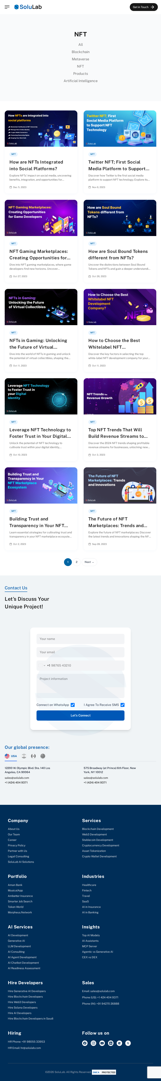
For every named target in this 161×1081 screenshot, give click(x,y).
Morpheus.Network (20, 912)
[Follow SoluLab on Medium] (119, 1043)
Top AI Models (91, 935)
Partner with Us (17, 850)
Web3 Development (94, 834)
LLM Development (19, 946)
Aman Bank (15, 885)
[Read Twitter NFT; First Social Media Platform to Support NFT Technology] (150, 187)
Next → (89, 562)
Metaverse (80, 59)
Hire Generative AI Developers (27, 991)
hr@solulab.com (31, 1047)
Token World (15, 906)
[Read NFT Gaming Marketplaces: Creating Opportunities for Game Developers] (71, 276)
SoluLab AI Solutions (21, 861)
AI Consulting (16, 951)
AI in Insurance (91, 906)
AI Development (18, 935)
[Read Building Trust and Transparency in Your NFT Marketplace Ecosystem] (71, 544)
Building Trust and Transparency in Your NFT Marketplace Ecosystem (36, 525)
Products (80, 73)
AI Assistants (90, 940)
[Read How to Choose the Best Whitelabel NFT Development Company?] (150, 365)
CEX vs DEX (89, 957)
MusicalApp (15, 890)
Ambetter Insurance (20, 895)
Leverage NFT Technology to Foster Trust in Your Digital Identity (40, 436)
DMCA (96, 1072)
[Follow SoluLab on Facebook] (85, 1043)
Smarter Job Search (20, 901)
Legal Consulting (18, 856)
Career (12, 839)
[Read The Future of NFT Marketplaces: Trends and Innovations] (150, 544)
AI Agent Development (22, 957)
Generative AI (16, 940)
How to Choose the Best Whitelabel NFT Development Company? (114, 347)
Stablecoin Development (97, 839)
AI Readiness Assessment (24, 968)
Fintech (86, 890)
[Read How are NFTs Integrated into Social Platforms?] (71, 187)
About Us (13, 828)
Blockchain (81, 52)
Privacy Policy (16, 845)
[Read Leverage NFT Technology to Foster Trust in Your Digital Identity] (71, 454)
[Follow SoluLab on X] (128, 1043)
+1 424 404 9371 (107, 997)
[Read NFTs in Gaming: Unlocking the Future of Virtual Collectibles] (71, 365)
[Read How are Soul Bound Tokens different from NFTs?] (150, 276)
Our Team (14, 834)
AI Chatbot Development (23, 962)
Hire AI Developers (19, 1013)
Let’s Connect (81, 715)
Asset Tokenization (94, 850)
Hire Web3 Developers (22, 1002)
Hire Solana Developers (23, 1007)
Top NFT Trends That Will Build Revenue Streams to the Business (116, 436)
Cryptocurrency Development (100, 845)
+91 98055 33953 (33, 1041)
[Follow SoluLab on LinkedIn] (110, 1043)
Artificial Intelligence (81, 81)
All (80, 45)
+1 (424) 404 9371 (16, 782)
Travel (86, 895)
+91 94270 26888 (107, 1003)
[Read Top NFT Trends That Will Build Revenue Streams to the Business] (150, 454)
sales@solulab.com (17, 777)
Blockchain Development (98, 828)
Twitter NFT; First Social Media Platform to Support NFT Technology (117, 168)
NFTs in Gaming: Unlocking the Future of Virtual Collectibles (38, 347)
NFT (80, 66)
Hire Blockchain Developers (25, 996)
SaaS (85, 901)
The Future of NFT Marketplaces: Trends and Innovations (116, 525)
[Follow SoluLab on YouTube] (102, 1043)
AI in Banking (90, 912)
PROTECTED (108, 1072)
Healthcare (89, 885)
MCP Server (89, 946)
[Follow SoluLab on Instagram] (93, 1043)
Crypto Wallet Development (99, 856)
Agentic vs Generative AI (97, 951)
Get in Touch (140, 7)
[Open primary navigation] (7, 7)
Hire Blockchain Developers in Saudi (30, 1018)
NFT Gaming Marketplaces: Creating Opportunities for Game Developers (38, 258)
